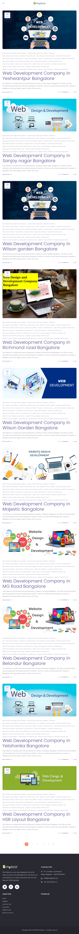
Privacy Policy (8, 913)
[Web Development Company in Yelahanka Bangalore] (39, 700)
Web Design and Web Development (14, 53)
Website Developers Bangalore (14, 66)
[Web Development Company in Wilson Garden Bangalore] (39, 383)
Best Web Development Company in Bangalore (19, 56)
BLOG (4, 898)
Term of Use (7, 910)
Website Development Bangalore (37, 66)
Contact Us (7, 904)
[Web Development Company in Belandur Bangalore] (39, 620)
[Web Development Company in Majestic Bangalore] (39, 464)
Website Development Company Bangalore (53, 69)
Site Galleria (41, 930)
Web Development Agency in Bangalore (39, 58)
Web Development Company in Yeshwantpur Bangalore (36, 75)
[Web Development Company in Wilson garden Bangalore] (39, 200)
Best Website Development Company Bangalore (54, 56)
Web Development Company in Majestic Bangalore (36, 506)
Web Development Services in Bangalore (17, 64)
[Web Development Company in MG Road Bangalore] (39, 543)
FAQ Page (6, 907)
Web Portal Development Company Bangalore (49, 64)
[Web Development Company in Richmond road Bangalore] (39, 293)
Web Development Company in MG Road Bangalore (36, 583)
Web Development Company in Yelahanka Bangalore (36, 743)
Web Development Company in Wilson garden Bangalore (36, 246)
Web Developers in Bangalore (13, 58)
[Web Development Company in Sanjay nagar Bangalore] (39, 115)
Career (5, 901)
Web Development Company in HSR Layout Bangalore (36, 816)
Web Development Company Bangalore (48, 61)
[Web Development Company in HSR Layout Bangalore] (39, 778)
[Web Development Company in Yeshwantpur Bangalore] (39, 30)
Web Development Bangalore (64, 58)
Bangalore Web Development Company (41, 53)
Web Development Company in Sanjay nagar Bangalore (36, 158)
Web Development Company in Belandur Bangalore (36, 660)
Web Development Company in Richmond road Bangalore (36, 345)
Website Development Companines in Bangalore (20, 69)
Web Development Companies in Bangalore (18, 61)
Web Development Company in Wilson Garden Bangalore (36, 425)
